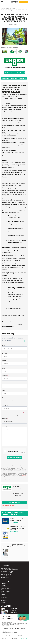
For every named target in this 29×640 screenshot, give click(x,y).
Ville (3, 390)
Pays (3, 398)
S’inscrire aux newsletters (7, 572)
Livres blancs (4, 597)
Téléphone (5, 405)
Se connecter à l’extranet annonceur (10, 576)
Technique (3, 596)
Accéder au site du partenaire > (10, 507)
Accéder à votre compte (7, 568)
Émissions (3, 602)
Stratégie (3, 585)
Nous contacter (5, 577)
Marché (3, 594)
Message (4, 426)
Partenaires (4, 600)
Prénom (4, 353)
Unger (10, 24)
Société (4, 360)
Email (3, 368)
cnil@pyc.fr (24, 475)
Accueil (2, 8)
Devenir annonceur (6, 574)
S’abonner (23, 2)
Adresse (4, 375)
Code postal (5, 383)
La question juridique (6, 588)
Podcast (3, 593)
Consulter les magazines (7, 571)
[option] (14, 36)
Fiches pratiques (5, 586)
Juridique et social (5, 591)
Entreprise (3, 583)
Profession (3, 590)
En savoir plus (14, 502)
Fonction (4, 418)
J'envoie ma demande (14, 457)
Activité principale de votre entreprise (12, 413)
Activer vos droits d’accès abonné (9, 569)
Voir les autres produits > (8, 505)
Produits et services (10, 8)
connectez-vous (18, 341)
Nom (3, 345)
